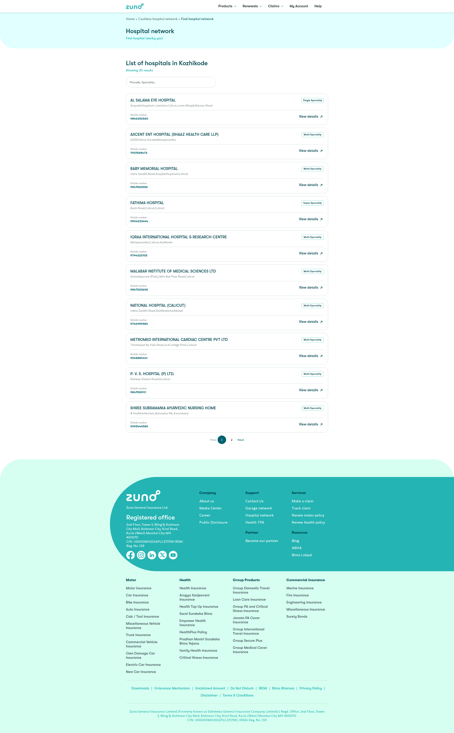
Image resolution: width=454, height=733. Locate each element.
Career (204, 515)
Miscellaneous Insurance (305, 609)
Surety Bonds (296, 616)
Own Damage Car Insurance (140, 655)
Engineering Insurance (304, 602)
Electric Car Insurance (143, 665)
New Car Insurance (141, 672)
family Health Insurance (198, 650)
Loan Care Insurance (249, 599)
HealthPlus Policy (193, 632)
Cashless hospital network (158, 19)
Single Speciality (312, 100)
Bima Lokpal (302, 555)
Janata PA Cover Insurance (246, 620)
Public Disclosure (213, 522)
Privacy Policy (311, 688)
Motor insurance (138, 588)
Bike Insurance (137, 602)
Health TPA (254, 522)
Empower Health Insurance (192, 623)
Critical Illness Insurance (198, 658)
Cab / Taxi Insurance (142, 616)
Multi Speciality (313, 134)
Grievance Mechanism (172, 688)
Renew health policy (308, 522)
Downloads (140, 688)
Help (318, 6)
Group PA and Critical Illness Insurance (250, 609)
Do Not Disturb (242, 688)
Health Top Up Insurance (198, 607)
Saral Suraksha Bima (195, 614)
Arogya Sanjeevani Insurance (194, 597)
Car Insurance (137, 595)
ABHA (297, 548)
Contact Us (254, 501)
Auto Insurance (138, 609)
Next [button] (240, 440)
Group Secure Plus (247, 641)
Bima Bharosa (283, 688)
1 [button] (222, 440)
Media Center (210, 508)
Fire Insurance (297, 595)
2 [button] (231, 440)
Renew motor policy (308, 515)
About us (206, 501)
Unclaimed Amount (210, 688)
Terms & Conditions (238, 695)
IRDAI (263, 688)
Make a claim (303, 501)
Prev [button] (213, 440)
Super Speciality (312, 202)
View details (309, 116)
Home (130, 19)
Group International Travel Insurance (248, 631)
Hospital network (259, 515)
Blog (295, 540)
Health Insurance (192, 588)
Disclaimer (209, 695)
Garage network (258, 508)
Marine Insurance (300, 588)
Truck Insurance (138, 635)
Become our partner (261, 540)
